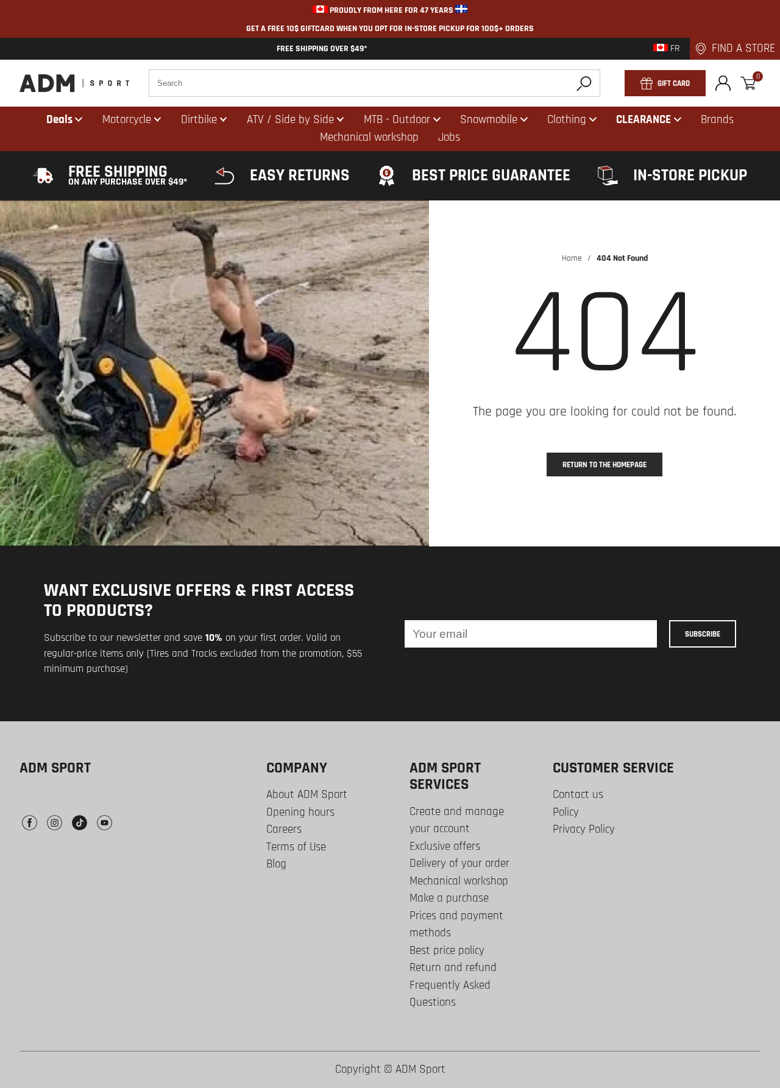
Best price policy (447, 950)
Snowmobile (488, 119)
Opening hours (300, 812)
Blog (276, 864)
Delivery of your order (459, 863)
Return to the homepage (604, 465)
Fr (674, 49)
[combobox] (374, 83)
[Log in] (723, 83)
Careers (284, 829)
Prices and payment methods (456, 924)
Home (572, 258)
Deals (59, 119)
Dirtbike (199, 119)
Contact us (578, 794)
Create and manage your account (457, 820)
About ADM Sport (306, 794)
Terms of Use (296, 847)
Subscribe (702, 634)
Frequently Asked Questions (450, 994)
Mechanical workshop (459, 881)
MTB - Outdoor (397, 119)
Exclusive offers (445, 846)
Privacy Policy (584, 829)
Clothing (566, 119)
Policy (566, 812)
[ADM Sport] (74, 83)
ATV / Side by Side (290, 119)
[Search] (584, 83)
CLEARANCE (643, 119)
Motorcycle (126, 119)
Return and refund (453, 967)
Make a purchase (449, 898)
